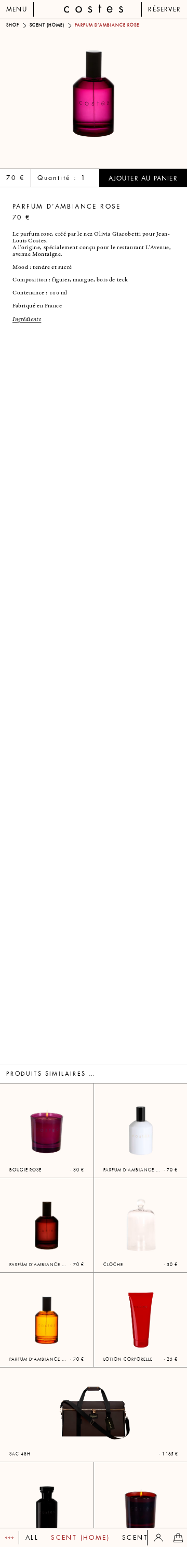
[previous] (47, 94)
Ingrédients (26, 319)
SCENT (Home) (80, 1537)
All (31, 1537)
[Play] (9, 1537)
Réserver (164, 9)
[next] (140, 94)
